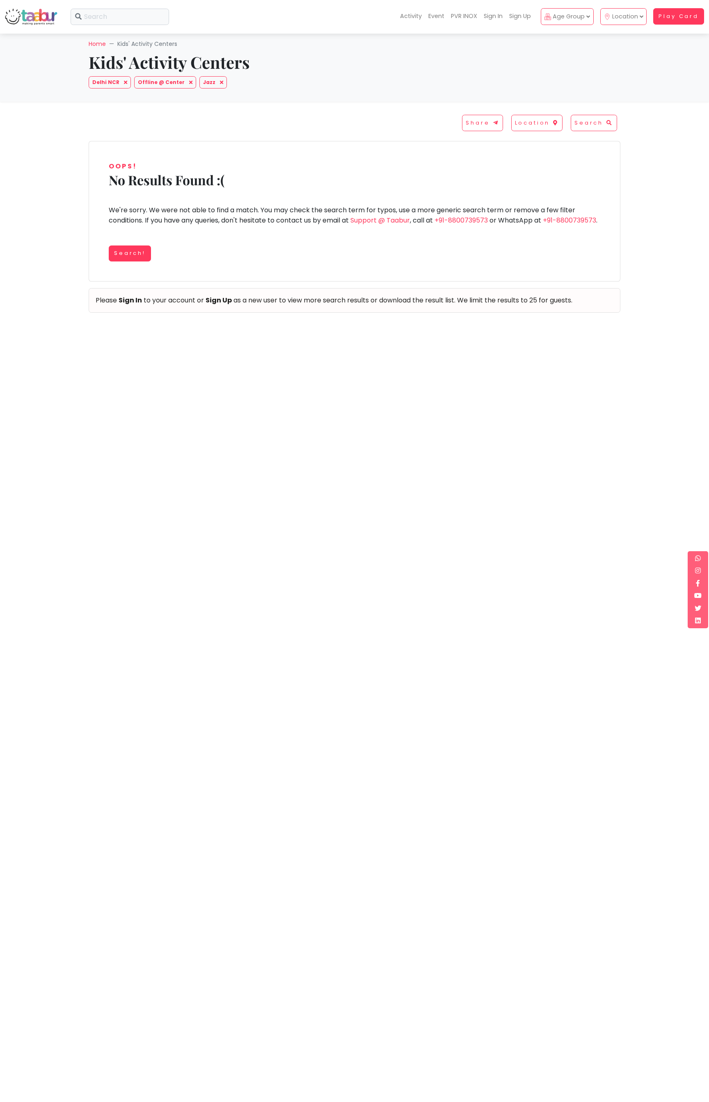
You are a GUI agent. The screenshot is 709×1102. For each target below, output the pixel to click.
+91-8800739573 (461, 220)
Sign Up (520, 16)
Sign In (493, 16)
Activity (411, 16)
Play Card (679, 16)
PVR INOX (464, 16)
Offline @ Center (162, 82)
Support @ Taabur (380, 220)
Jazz (210, 82)
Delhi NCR (106, 82)
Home (97, 44)
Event (436, 16)
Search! (130, 253)
